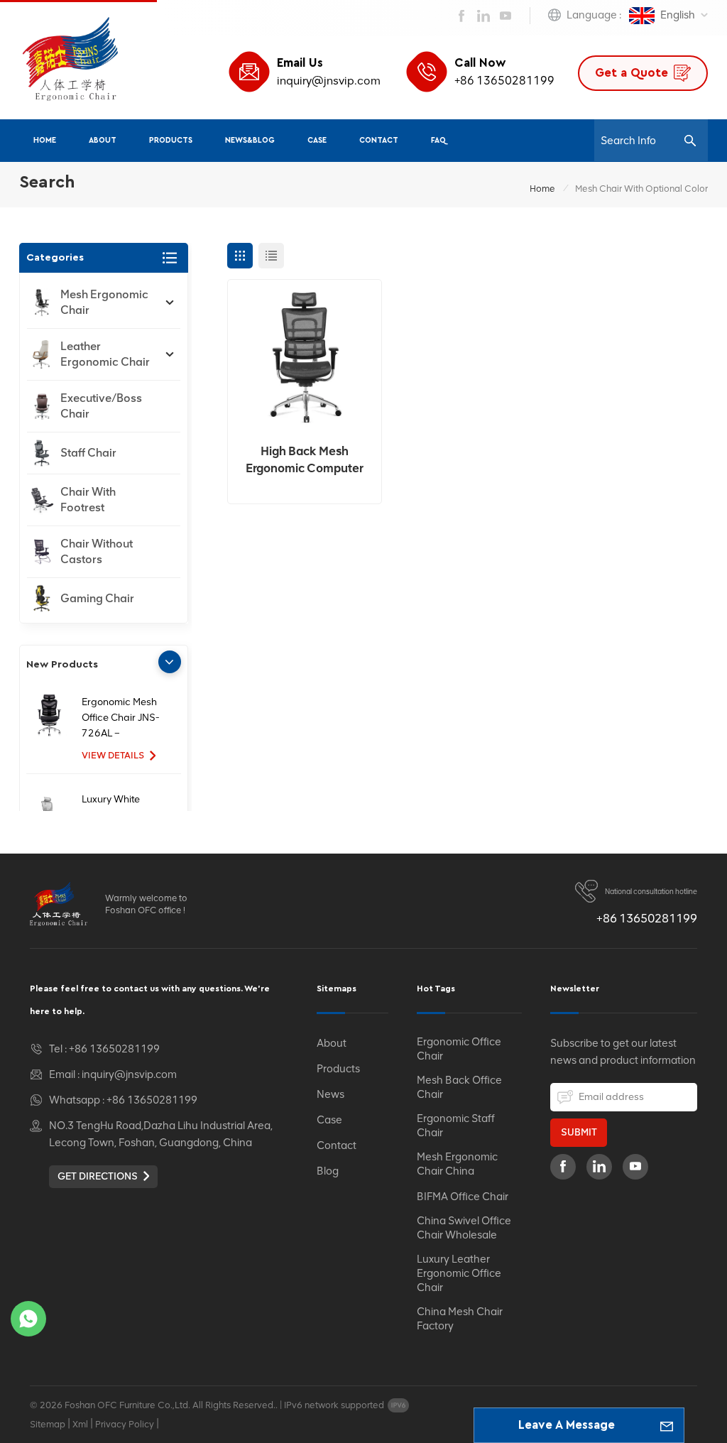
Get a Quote (631, 73)
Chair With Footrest (88, 499)
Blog (328, 1171)
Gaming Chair (97, 598)
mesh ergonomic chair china (457, 1163)
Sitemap (47, 1424)
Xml (80, 1424)
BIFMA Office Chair (462, 1196)
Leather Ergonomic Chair (105, 354)
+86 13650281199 (504, 80)
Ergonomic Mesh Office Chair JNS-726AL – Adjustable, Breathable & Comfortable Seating (121, 718)
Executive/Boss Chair (101, 405)
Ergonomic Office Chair (459, 1048)
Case (317, 140)
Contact (378, 140)
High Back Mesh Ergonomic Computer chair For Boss (305, 460)
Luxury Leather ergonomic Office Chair (459, 1273)
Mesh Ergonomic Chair (104, 302)
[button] (169, 661)
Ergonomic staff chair (456, 1125)
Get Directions (98, 1176)
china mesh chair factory (460, 1318)
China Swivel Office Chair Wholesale (464, 1227)
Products (170, 140)
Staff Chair (88, 452)
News (330, 1094)
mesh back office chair (459, 1087)
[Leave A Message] (667, 1425)
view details (113, 755)
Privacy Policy (124, 1424)
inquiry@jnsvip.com (329, 80)
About (102, 140)
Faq (438, 140)
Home (44, 140)
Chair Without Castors (96, 551)
